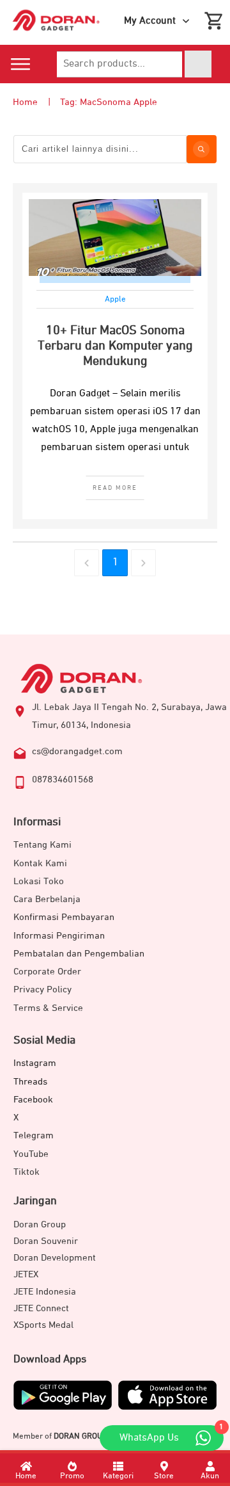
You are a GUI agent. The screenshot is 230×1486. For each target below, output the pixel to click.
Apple (115, 299)
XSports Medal (43, 1325)
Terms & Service (48, 1008)
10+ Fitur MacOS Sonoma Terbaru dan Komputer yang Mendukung (115, 345)
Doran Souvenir (45, 1241)
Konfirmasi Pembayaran (63, 917)
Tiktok (26, 1172)
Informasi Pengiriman (59, 936)
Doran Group (39, 1224)
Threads (30, 1081)
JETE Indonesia (44, 1291)
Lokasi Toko (38, 881)
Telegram (33, 1135)
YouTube (31, 1154)
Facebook (33, 1099)
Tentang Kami (42, 845)
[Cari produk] (198, 64)
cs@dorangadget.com (77, 751)
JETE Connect (41, 1308)
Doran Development (54, 1258)
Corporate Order (47, 971)
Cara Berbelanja (46, 899)
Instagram (34, 1063)
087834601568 (62, 779)
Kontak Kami (40, 863)
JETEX (25, 1274)
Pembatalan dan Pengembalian (78, 953)
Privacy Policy (42, 989)
